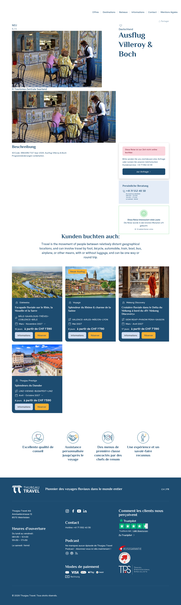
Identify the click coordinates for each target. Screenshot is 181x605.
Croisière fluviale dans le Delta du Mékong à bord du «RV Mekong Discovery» (142, 311)
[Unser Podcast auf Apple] (72, 553)
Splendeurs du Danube (28, 386)
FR (178, 4)
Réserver (41, 335)
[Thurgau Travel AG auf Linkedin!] (85, 511)
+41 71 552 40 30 (144, 165)
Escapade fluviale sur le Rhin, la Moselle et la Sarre (34, 309)
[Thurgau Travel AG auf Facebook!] (73, 511)
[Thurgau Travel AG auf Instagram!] (67, 511)
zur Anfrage (143, 171)
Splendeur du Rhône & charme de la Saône (89, 309)
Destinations (109, 12)
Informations (138, 12)
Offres (95, 12)
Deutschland (126, 29)
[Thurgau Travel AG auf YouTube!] (79, 511)
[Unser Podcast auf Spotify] (67, 553)
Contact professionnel (131, 4)
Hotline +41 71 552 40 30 (157, 4)
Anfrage (161, 159)
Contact (152, 12)
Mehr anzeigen (18, 150)
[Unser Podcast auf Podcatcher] (76, 553)
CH (173, 4)
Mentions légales (169, 12)
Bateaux (123, 12)
